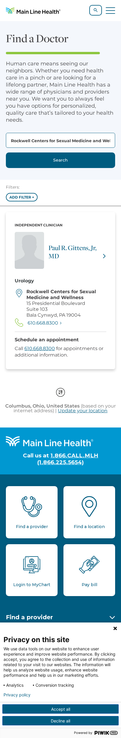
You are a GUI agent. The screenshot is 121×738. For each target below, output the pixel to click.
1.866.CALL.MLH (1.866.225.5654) (67, 459)
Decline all (60, 720)
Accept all (60, 709)
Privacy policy (17, 695)
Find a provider (29, 617)
